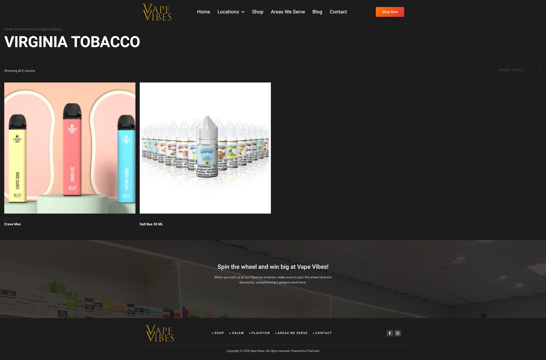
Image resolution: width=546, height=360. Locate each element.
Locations (228, 12)
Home (203, 12)
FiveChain (313, 351)
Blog (317, 12)
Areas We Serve (288, 12)
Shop (257, 12)
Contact (338, 12)
